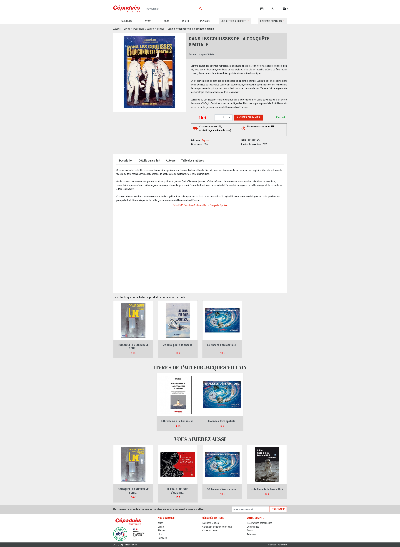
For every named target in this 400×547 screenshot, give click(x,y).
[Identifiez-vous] (272, 5)
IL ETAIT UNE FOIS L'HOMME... (177, 491)
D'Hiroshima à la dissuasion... (178, 421)
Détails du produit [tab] (149, 160)
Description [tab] (126, 160)
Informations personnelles (259, 522)
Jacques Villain (206, 54)
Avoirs (250, 530)
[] (262, 5)
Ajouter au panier (248, 117)
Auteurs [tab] (170, 160)
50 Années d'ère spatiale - (222, 345)
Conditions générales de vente (217, 526)
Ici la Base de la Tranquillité (267, 489)
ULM (160, 534)
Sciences (162, 538)
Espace (205, 140)
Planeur (161, 530)
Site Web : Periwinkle (277, 544)
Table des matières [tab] (192, 160)
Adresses (251, 534)
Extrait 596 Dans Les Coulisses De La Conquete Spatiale (200, 205)
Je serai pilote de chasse (177, 345)
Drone (161, 526)
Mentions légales (210, 522)
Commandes (253, 526)
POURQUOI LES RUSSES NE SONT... (133, 346)
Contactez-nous (210, 530)
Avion (160, 522)
